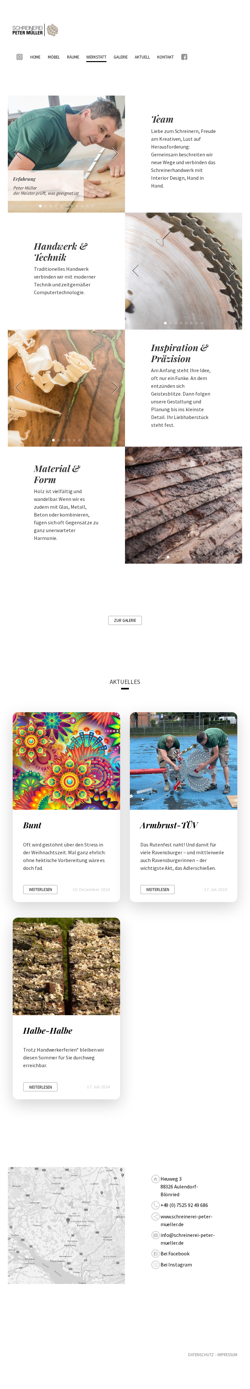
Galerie (121, 56)
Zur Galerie (125, 620)
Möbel (54, 56)
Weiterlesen (40, 889)
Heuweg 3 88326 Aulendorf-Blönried (179, 1186)
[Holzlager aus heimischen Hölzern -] (183, 504)
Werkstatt (96, 56)
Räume (73, 56)
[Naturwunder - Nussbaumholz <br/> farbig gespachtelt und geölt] (66, 387)
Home (35, 56)
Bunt (32, 824)
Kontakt (165, 56)
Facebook (184, 57)
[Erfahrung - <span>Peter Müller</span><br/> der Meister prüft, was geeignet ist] (66, 153)
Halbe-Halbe (47, 1030)
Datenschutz (201, 1354)
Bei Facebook (174, 1253)
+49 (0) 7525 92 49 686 (184, 1205)
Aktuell (142, 56)
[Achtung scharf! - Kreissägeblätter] (183, 270)
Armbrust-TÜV (169, 824)
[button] (18, 154)
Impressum (227, 1354)
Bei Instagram (176, 1264)
